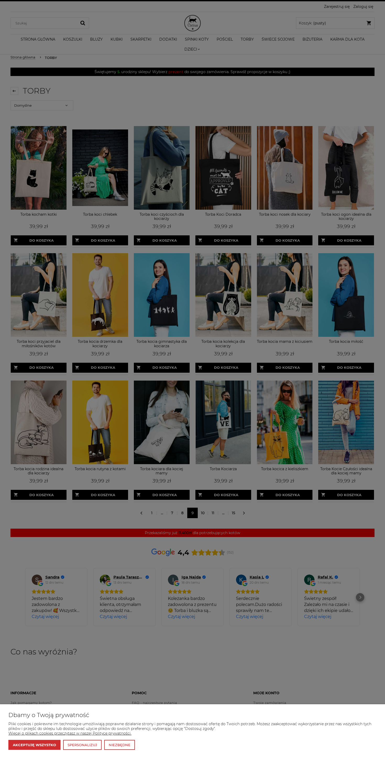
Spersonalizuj (82, 745)
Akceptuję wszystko (34, 745)
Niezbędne (119, 745)
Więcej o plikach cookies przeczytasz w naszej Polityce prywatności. (69, 733)
